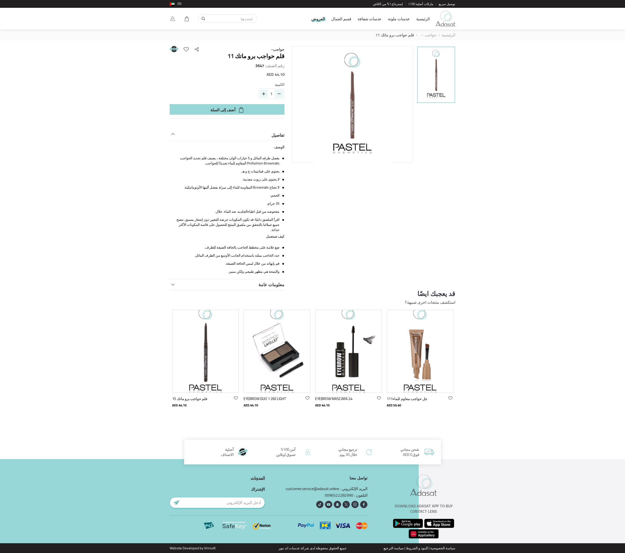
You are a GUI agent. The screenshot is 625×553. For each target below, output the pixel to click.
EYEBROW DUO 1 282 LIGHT (265, 398)
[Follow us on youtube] (328, 504)
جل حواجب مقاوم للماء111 (407, 398)
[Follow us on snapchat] (337, 504)
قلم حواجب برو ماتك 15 (189, 398)
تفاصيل (277, 135)
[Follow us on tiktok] (319, 504)
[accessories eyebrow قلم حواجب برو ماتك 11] (436, 75)
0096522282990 (339, 495)
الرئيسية (423, 19)
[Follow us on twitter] (346, 504)
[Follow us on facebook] (363, 504)
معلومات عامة (271, 285)
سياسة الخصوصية (442, 548)
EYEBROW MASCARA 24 (333, 398)
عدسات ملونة (399, 19)
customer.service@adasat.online (312, 489)
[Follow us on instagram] (355, 504)
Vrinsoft (209, 548)
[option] (436, 75)
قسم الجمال (341, 19)
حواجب (431, 35)
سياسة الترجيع (394, 548)
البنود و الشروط (417, 548)
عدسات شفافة (370, 19)
